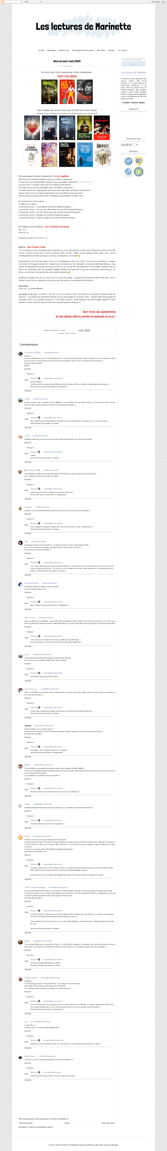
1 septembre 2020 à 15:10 (52, 378)
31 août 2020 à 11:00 (40, 436)
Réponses (30, 374)
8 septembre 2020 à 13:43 (52, 959)
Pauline (26, 836)
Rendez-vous (64, 50)
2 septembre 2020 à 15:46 (52, 747)
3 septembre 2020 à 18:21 (42, 804)
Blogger (115, 1145)
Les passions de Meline (32, 352)
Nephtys (27, 764)
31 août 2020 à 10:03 (51, 352)
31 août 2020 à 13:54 (38, 542)
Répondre (27, 369)
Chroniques (51, 50)
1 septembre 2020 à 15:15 (52, 452)
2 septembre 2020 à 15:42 (52, 707)
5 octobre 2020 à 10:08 (51, 1072)
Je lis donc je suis (30, 689)
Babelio (142, 102)
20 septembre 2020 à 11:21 (40, 1022)
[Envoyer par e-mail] (79, 330)
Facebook (134, 102)
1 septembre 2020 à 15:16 (52, 489)
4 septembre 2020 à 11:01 (52, 820)
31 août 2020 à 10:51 (40, 399)
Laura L (27, 654)
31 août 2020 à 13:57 (49, 583)
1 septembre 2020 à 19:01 (42, 654)
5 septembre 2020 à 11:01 (58, 887)
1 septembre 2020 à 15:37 (52, 636)
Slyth (26, 541)
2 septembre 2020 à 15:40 (52, 673)
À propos (111, 50)
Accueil (41, 50)
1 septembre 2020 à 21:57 (43, 726)
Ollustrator (99, 1145)
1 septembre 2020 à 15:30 (52, 562)
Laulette (27, 398)
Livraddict (125, 102)
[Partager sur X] (84, 330)
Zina (26, 1021)
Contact (124, 50)
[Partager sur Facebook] (86, 330)
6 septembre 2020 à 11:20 (52, 911)
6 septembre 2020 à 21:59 (50, 978)
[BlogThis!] (82, 330)
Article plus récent (26, 1123)
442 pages (28, 507)
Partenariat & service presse (83, 50)
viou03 (26, 435)
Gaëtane (27, 804)
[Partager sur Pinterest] (89, 330)
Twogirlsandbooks (30, 977)
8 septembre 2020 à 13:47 (52, 1001)
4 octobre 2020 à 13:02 (47, 1056)
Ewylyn (27, 941)
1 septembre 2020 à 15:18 (52, 523)
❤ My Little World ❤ (32, 470)
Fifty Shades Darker (31, 583)
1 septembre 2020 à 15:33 (52, 602)
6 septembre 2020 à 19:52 (42, 941)
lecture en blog (29, 617)
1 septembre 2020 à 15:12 (52, 418)
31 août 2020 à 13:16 (42, 507)
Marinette (34, 378)
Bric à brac (101, 50)
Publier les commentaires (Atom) (41, 1127)
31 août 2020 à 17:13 (45, 618)
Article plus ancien (108, 1123)
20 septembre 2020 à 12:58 (53, 1040)
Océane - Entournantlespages (34, 887)
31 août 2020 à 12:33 (50, 470)
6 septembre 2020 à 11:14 (52, 864)
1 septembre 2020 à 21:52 (49, 689)
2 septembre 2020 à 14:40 (43, 765)
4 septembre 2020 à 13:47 (42, 836)
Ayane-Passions (29, 1056)
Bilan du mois (71, 333)
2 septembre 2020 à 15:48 (52, 788)
